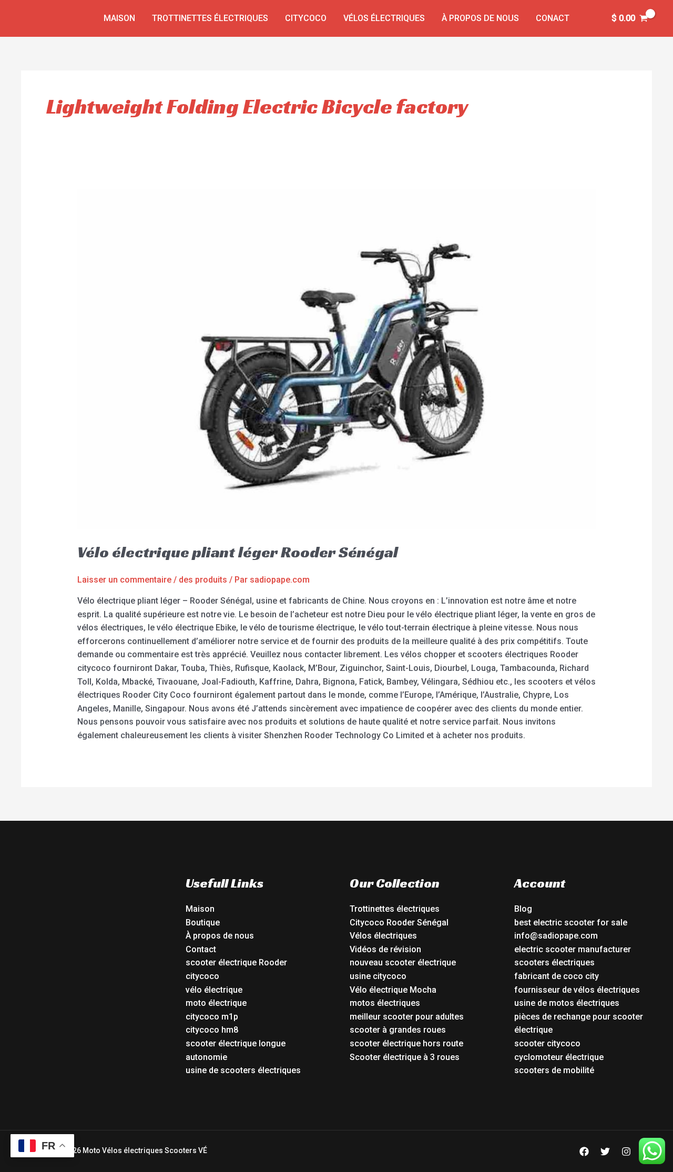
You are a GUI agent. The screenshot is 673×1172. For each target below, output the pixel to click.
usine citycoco (378, 976)
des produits (203, 580)
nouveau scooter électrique (403, 962)
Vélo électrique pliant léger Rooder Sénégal (237, 552)
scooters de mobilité (554, 1070)
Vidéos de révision (385, 949)
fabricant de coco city (556, 976)
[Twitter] (605, 1151)
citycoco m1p (212, 1017)
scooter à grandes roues (398, 1030)
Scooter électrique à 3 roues (405, 1057)
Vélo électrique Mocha (393, 990)
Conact (552, 18)
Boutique (203, 923)
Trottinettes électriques (210, 18)
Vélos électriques (384, 18)
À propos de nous (480, 18)
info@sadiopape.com (556, 936)
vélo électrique (214, 990)
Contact (201, 949)
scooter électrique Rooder (236, 962)
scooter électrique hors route (406, 1043)
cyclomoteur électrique (559, 1057)
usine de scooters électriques (243, 1070)
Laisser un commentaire (124, 580)
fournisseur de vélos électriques (577, 990)
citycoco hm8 (212, 1030)
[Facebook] (584, 1151)
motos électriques (385, 1003)
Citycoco (306, 18)
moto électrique (216, 1003)
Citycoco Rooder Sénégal (399, 923)
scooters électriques (554, 962)
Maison (119, 18)
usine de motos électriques (566, 1003)
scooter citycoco (547, 1043)
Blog (523, 909)
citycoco (202, 976)
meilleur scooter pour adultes (407, 1017)
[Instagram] (626, 1151)
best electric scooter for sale (570, 923)
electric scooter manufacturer (572, 949)
